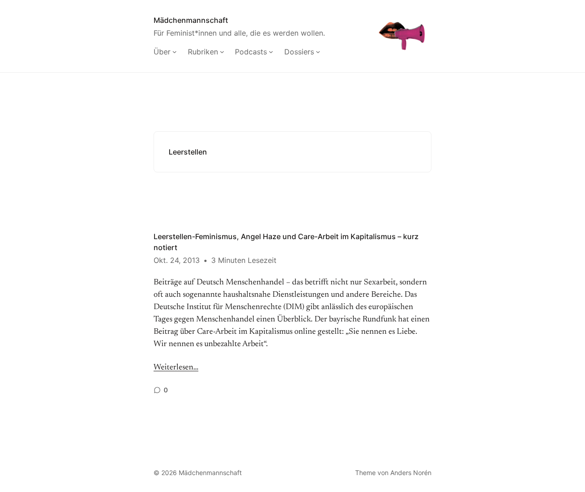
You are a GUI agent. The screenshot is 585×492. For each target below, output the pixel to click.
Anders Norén (410, 472)
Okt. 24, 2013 (177, 260)
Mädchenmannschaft (191, 20)
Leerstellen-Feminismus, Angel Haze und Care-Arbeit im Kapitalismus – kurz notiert (286, 242)
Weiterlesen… (176, 368)
